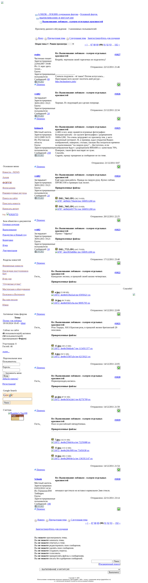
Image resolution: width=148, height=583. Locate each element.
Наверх (41, 520)
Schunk (38, 479)
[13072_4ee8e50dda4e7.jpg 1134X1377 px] (72, 348)
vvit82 (37, 94)
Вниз (40, 38)
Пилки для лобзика (12, 320)
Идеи (5, 245)
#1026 (117, 94)
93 (110, 44)
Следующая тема (77, 38)
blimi (23, 323)
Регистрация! (9, 384)
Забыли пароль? (10, 378)
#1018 (117, 479)
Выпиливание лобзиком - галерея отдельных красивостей (72, 21)
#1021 (117, 323)
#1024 (117, 176)
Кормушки (8, 240)
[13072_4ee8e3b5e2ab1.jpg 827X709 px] (70, 399)
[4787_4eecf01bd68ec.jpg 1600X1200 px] (75, 252)
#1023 (117, 229)
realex (37, 54)
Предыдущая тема (56, 38)
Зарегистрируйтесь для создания (104, 38)
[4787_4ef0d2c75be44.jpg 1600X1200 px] (75, 201)
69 (48, 79)
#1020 (117, 377)
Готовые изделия (11, 224)
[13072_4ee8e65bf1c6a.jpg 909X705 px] (70, 303)
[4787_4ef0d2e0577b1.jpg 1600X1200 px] (75, 209)
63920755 (13, 214)
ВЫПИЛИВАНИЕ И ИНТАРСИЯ (56, 18)
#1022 (117, 272)
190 (49, 504)
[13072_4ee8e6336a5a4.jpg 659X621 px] (70, 295)
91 (104, 44)
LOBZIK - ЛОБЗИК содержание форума (58, 14)
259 (49, 153)
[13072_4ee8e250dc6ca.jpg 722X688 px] (70, 442)
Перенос (40, 84)
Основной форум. (89, 14)
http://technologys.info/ (65, 81)
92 (107, 44)
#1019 (117, 420)
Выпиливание (10, 229)
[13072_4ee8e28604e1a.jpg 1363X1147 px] (72, 458)
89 (97, 44)
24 (48, 113)
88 (94, 44)
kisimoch (38, 128)
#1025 (117, 128)
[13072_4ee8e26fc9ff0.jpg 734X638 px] (70, 450)
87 (91, 44)
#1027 (117, 54)
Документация (10, 250)
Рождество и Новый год (14, 235)
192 (116, 44)
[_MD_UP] (118, 84)
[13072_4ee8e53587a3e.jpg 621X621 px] (70, 356)
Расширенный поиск (109, 564)
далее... (6, 351)
